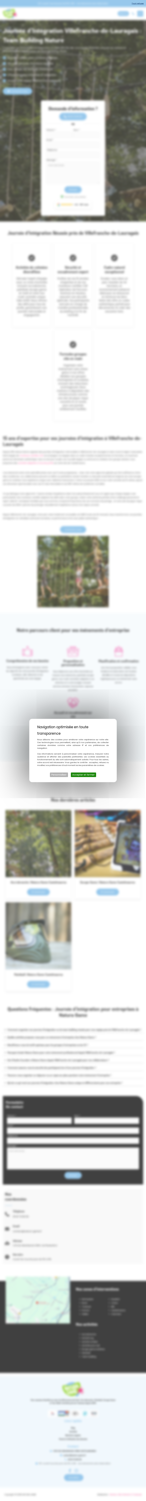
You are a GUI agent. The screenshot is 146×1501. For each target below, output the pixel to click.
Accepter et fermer (83, 774)
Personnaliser (59, 774)
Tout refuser (138, 3)
